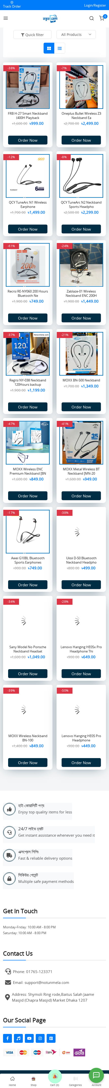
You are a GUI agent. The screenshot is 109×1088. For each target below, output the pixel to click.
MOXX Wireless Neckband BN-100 (27, 738)
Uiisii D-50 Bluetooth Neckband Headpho (81, 560)
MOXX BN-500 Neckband (81, 380)
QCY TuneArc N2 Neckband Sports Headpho (81, 204)
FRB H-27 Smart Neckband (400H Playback (28, 115)
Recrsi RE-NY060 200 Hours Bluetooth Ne (28, 293)
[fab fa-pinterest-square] (51, 1038)
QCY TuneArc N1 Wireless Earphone (28, 204)
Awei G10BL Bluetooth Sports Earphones (28, 560)
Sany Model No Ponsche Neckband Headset (27, 649)
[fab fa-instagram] (40, 1038)
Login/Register (95, 5)
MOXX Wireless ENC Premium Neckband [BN (28, 471)
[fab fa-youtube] (29, 1038)
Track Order (12, 6)
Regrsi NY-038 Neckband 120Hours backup (27, 382)
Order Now (28, 140)
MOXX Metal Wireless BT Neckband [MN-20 (81, 471)
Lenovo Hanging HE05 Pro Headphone (81, 738)
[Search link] (91, 18)
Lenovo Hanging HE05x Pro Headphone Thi (81, 649)
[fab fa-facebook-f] (7, 1038)
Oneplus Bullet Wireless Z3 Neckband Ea (81, 115)
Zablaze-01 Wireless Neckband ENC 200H (81, 293)
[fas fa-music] (18, 1038)
